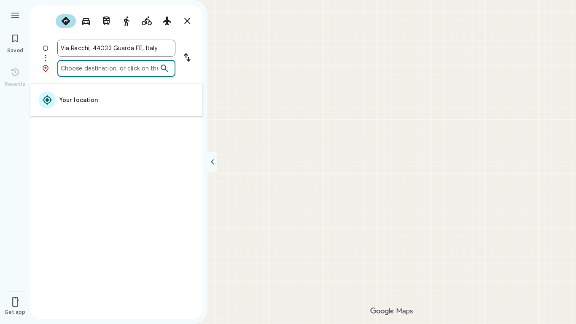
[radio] (66, 21)
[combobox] (116, 48)
